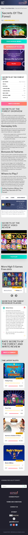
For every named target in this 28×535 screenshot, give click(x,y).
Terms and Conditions (14, 502)
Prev (12, 295)
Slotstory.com (15, 532)
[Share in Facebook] (11, 525)
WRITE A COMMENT (9, 352)
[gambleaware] (14, 522)
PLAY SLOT (14, 257)
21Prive (12, 204)
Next (16, 295)
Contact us (14, 507)
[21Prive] (8, 204)
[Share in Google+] (14, 525)
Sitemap (14, 512)
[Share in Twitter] (16, 525)
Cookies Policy (14, 497)
